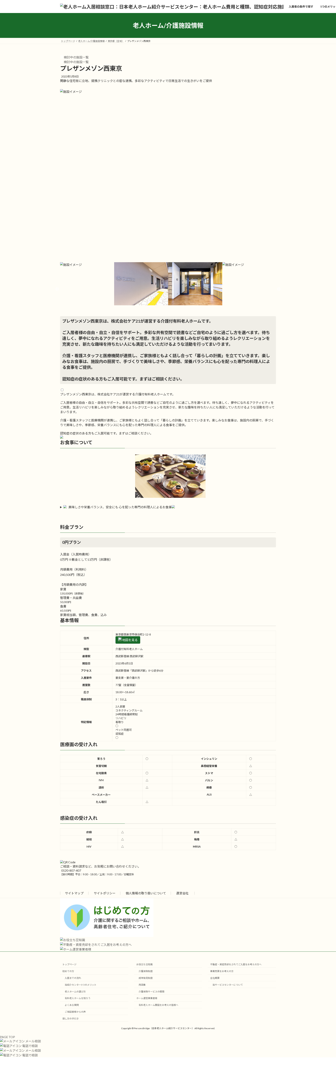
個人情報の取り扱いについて (146, 893)
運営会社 (182, 893)
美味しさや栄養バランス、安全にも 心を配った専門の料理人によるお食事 (120, 507)
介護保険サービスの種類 (151, 991)
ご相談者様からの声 (75, 1011)
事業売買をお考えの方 (222, 971)
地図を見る (130, 640)
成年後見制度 (146, 977)
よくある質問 (72, 1005)
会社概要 (215, 977)
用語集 (142, 984)
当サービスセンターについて (228, 984)
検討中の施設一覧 (76, 57)
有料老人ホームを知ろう (77, 998)
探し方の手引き (70, 1018)
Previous (57, 289)
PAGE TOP (7, 1037)
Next (279, 289)
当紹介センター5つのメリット (80, 984)
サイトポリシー (105, 893)
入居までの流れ (73, 977)
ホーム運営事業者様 (146, 998)
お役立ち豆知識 (144, 964)
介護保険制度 (146, 971)
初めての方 (68, 971)
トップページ (69, 964)
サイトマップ (74, 893)
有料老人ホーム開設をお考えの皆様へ (158, 1005)
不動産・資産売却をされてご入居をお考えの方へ (236, 964)
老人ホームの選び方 (75, 991)
